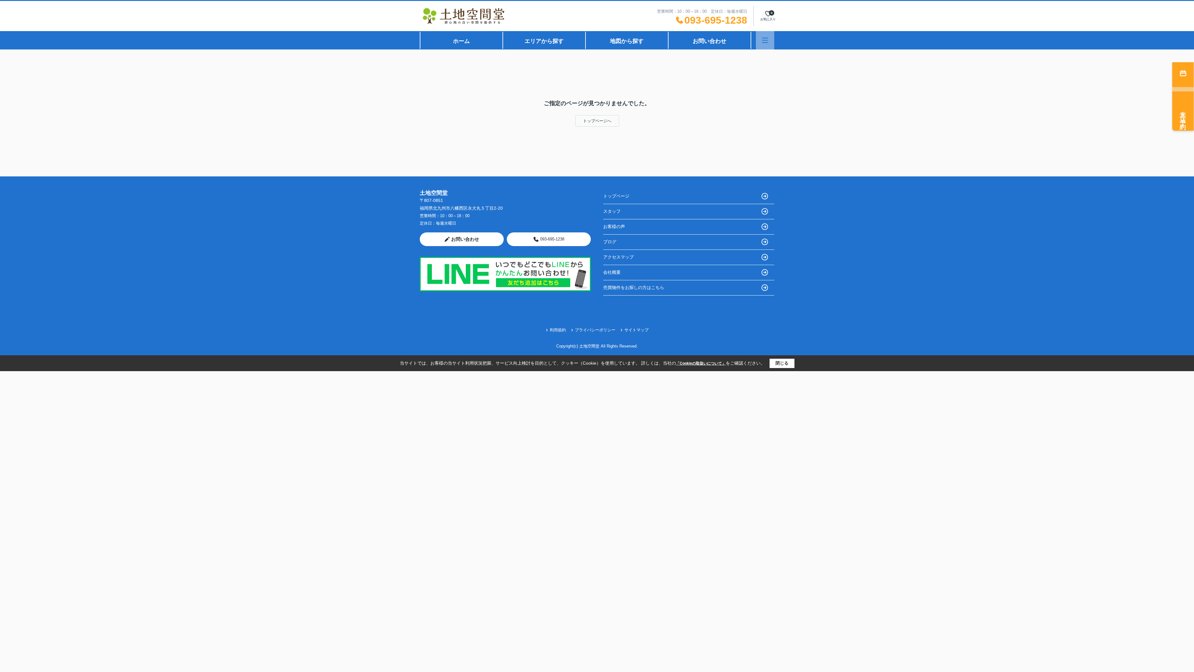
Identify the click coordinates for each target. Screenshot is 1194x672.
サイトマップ (636, 330)
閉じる (782, 363)
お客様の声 (614, 226)
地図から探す (627, 41)
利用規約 (558, 330)
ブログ (609, 241)
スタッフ (612, 211)
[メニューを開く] (765, 40)
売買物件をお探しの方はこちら (633, 287)
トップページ (616, 196)
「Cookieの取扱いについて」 (701, 363)
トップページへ (597, 121)
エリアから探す (544, 41)
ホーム (461, 41)
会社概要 (612, 272)
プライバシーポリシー (595, 330)
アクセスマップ (618, 256)
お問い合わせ (709, 41)
